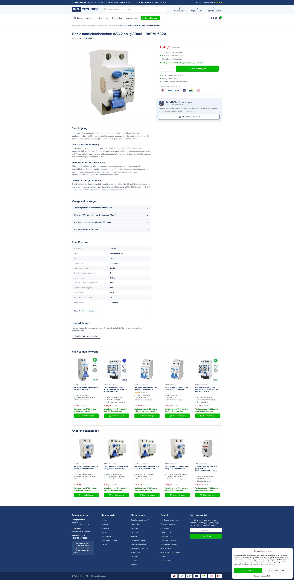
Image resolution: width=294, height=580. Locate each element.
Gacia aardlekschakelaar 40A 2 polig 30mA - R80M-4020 (86, 467)
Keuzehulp (103, 18)
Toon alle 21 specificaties (84, 311)
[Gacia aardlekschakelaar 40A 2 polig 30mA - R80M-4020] (86, 448)
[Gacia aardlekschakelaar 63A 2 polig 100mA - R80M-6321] (177, 448)
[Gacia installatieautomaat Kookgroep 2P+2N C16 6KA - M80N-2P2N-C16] (116, 369)
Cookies (256, 576)
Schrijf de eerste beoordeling (86, 336)
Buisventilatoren (166, 536)
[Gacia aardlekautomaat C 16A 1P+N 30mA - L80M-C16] (147, 369)
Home (74, 25)
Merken (134, 536)
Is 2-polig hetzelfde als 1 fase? (86, 229)
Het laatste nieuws (138, 540)
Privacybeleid (265, 576)
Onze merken (132, 18)
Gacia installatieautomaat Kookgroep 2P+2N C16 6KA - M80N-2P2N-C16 (115, 389)
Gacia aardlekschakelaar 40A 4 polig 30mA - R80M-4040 (116, 467)
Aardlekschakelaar (112, 25)
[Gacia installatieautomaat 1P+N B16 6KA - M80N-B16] (86, 369)
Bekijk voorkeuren (276, 570)
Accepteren (248, 570)
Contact (104, 520)
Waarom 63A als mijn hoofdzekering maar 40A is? (95, 215)
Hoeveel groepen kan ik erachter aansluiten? (93, 208)
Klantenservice (108, 515)
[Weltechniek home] (85, 9)
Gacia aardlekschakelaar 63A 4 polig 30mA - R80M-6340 (146, 467)
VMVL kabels (165, 532)
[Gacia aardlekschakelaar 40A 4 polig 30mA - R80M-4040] (116, 448)
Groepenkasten (166, 548)
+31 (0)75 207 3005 (79, 538)
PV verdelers (165, 560)
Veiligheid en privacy (109, 540)
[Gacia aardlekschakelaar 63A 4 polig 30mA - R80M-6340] (147, 448)
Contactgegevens (80, 515)
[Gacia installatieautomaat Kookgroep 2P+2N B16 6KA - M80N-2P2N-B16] (207, 369)
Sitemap (134, 565)
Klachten (104, 544)
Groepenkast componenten (95, 25)
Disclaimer (135, 556)
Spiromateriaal (165, 528)
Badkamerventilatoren (168, 544)
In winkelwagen (199, 68)
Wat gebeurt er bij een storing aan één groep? (93, 222)
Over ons (134, 532)
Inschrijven (206, 536)
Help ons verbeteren (138, 544)
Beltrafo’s (164, 556)
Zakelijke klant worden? (140, 520)
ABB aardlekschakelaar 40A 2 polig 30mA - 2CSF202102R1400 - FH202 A (206, 468)
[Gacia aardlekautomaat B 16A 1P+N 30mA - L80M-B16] (177, 369)
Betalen (104, 532)
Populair (164, 515)
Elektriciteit (81, 25)
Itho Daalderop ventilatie (169, 520)
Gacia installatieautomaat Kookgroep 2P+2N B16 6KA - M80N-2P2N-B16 (206, 389)
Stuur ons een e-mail (191, 117)
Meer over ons (138, 515)
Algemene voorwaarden (140, 548)
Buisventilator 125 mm (168, 540)
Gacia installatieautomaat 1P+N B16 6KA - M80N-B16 (86, 388)
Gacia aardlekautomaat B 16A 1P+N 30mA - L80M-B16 (176, 388)
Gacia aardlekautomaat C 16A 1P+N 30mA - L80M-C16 (145, 388)
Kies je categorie (84, 18)
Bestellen (104, 524)
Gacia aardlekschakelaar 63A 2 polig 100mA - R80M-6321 (177, 467)
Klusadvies (117, 18)
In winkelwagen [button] (88, 416)
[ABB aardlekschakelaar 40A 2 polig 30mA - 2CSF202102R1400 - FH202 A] (207, 448)
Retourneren (106, 536)
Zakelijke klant (151, 18)
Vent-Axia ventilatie (167, 524)
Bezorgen (105, 528)
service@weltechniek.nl (81, 531)
